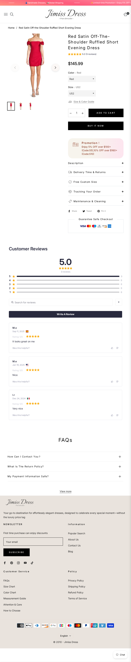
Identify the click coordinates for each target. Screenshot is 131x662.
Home (11, 27)
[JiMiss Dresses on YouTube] (25, 562)
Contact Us (74, 545)
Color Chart (9, 592)
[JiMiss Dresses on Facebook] (4, 562)
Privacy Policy (76, 580)
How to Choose (11, 610)
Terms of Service (77, 598)
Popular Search (76, 533)
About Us (73, 539)
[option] (35, 66)
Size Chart (9, 586)
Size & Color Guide (84, 101)
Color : (74, 72)
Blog (70, 551)
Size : (74, 87)
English (64, 635)
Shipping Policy (76, 586)
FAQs (6, 580)
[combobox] (118, 302)
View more (65, 491)
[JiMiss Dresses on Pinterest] (11, 562)
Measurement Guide (14, 598)
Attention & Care (12, 604)
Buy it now (96, 125)
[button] (82, 55)
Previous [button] (15, 67)
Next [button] (55, 67)
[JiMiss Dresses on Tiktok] (33, 562)
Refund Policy (75, 592)
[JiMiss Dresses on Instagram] (18, 562)
